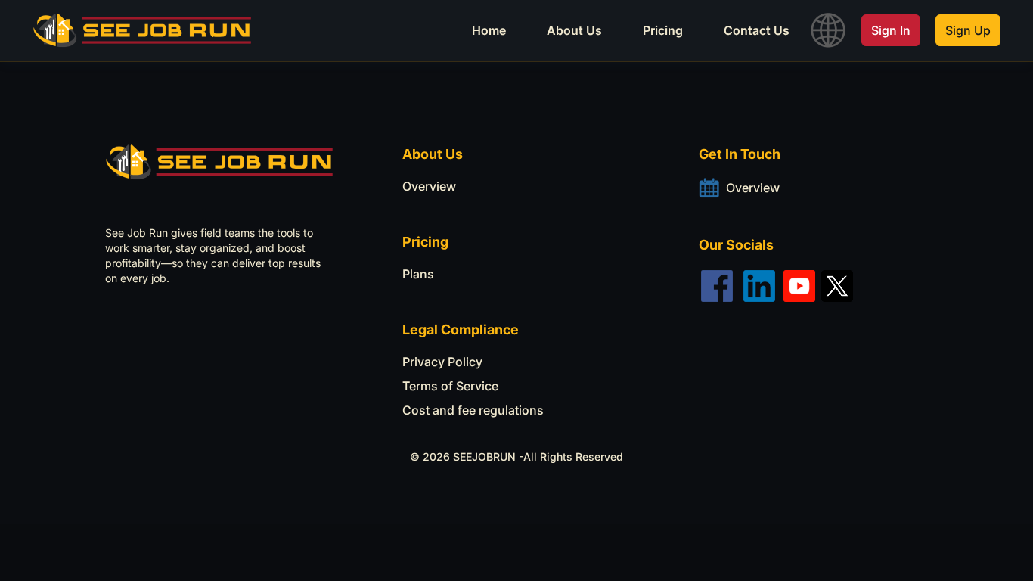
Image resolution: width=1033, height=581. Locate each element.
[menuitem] (489, 30)
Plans (418, 273)
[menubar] (529, 30)
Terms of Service (450, 385)
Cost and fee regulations (473, 410)
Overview (429, 186)
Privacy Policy (442, 361)
